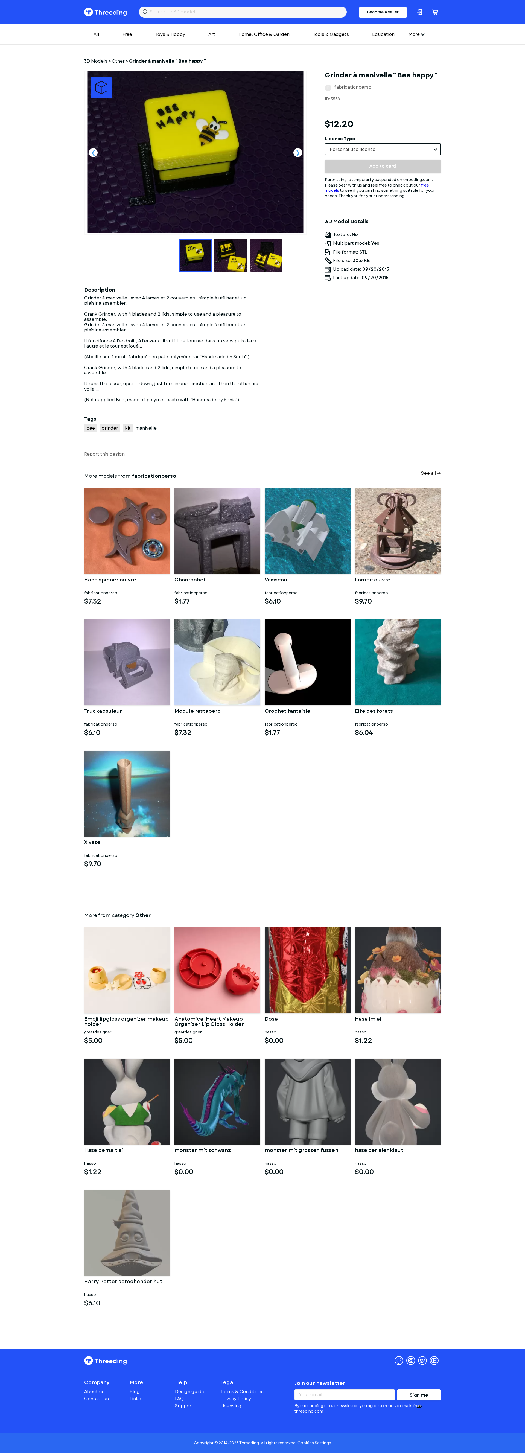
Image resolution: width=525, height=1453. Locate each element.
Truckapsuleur (103, 712)
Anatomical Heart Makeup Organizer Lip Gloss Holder (209, 1022)
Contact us (96, 1399)
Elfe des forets (374, 712)
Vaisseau (276, 580)
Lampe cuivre (372, 580)
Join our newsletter (319, 1383)
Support (184, 1406)
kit (128, 428)
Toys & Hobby (170, 34)
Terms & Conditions (242, 1391)
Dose (271, 1020)
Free (127, 34)
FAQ (179, 1399)
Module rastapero (197, 712)
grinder (110, 428)
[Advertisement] (383, 336)
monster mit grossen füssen (301, 1151)
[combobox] (383, 149)
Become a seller (383, 12)
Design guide (189, 1391)
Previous (93, 152)
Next (297, 152)
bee (90, 428)
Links (135, 1399)
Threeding (105, 12)
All (96, 34)
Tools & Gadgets (331, 34)
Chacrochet (190, 580)
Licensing (230, 1406)
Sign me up (419, 1396)
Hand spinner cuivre (110, 580)
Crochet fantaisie (287, 712)
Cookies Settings (314, 1443)
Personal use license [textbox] (352, 149)
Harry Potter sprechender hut (123, 1282)
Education (383, 34)
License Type (340, 139)
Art (211, 34)
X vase (92, 843)
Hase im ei (368, 1020)
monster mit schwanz (202, 1151)
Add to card (382, 166)
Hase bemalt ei (103, 1151)
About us (94, 1391)
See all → (431, 473)
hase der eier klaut (379, 1151)
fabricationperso (352, 87)
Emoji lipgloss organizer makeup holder (126, 1022)
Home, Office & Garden (264, 34)
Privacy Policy (235, 1399)
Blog (135, 1391)
